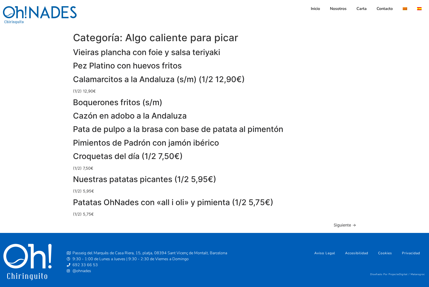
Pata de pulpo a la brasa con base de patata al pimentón (178, 129)
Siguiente (345, 225)
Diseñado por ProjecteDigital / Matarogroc (397, 274)
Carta (362, 8)
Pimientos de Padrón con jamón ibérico (146, 143)
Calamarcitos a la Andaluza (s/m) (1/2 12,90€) (159, 79)
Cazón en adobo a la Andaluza (130, 116)
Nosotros (338, 8)
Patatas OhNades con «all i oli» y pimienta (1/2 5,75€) (173, 202)
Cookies (385, 253)
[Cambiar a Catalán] (405, 8)
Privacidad (411, 253)
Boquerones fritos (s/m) (117, 102)
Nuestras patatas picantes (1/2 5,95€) (144, 179)
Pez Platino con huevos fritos (127, 65)
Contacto (385, 8)
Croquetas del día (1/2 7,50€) (128, 156)
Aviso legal (324, 253)
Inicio (315, 8)
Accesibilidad (356, 253)
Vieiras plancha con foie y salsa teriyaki (146, 52)
